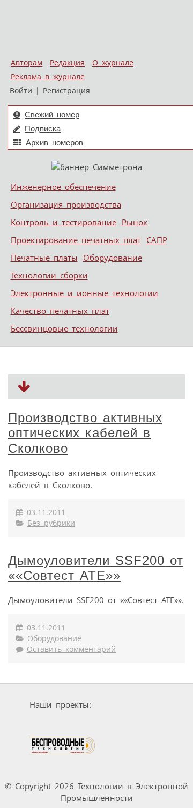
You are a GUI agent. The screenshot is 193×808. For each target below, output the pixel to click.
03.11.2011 (46, 512)
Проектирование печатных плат (76, 239)
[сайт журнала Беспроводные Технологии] (62, 745)
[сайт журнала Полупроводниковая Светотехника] (129, 725)
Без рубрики (51, 523)
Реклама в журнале (48, 77)
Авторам (26, 63)
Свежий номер (52, 115)
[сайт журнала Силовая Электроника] (129, 705)
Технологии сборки (49, 275)
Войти (21, 91)
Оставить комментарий (71, 649)
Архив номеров (54, 142)
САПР (156, 239)
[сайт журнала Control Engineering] (134, 745)
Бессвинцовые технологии (64, 328)
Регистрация (66, 91)
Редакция (67, 63)
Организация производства (66, 204)
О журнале (112, 63)
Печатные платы (44, 257)
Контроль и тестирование (63, 222)
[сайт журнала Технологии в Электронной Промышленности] (49, 725)
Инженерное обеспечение (63, 186)
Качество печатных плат (60, 310)
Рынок (134, 222)
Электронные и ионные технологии (84, 293)
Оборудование (112, 257)
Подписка (43, 128)
